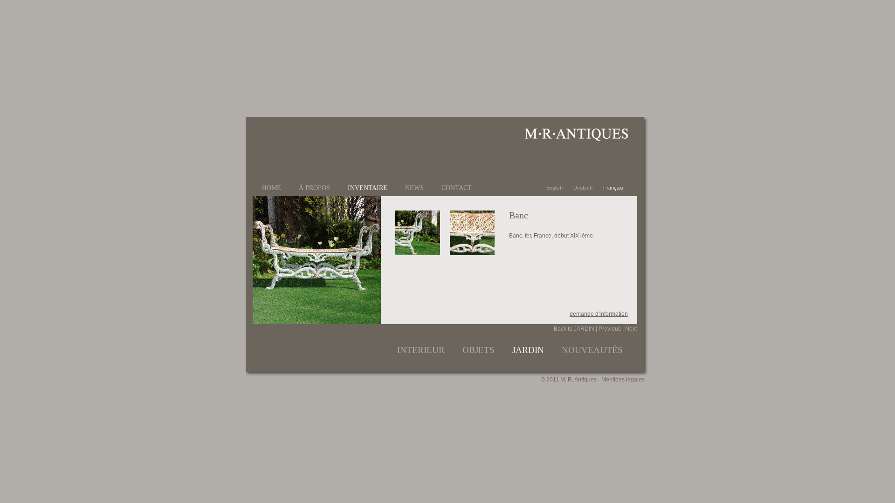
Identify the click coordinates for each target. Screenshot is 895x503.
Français (613, 187)
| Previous (608, 329)
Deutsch (583, 187)
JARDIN (528, 350)
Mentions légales (623, 379)
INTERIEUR (421, 350)
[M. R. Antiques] (576, 139)
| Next (629, 329)
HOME (271, 187)
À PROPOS (314, 187)
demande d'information (599, 314)
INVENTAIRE (367, 187)
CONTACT (456, 187)
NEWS (414, 187)
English (555, 187)
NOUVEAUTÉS (592, 350)
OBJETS (478, 350)
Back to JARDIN (574, 329)
